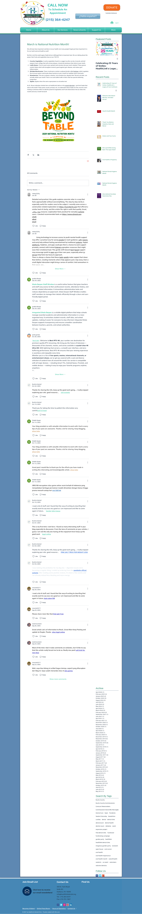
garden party (100, 839)
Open (106, 813)
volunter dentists (101, 865)
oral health (99, 852)
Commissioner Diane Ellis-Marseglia (107, 810)
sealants (98, 862)
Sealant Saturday (101, 816)
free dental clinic (101, 832)
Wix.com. (57, 912)
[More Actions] (87, 194)
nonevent (115, 846)
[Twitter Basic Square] (100, 875)
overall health (113, 859)
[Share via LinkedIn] (38, 155)
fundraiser (110, 832)
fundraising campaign (103, 836)
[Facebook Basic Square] (97, 875)
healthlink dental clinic (103, 842)
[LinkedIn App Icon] (71, 905)
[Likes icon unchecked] (33, 226)
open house (99, 849)
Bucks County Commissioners (105, 803)
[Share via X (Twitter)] (33, 155)
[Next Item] (115, 48)
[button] (46, 30)
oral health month (101, 859)
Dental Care (99, 813)
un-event (105, 862)
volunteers (113, 862)
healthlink (108, 839)
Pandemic (112, 813)
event (114, 826)
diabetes (108, 826)
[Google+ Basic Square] (103, 875)
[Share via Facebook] (28, 155)
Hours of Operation (59, 908)
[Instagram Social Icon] (64, 905)
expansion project (101, 829)
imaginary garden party (103, 846)
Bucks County (100, 800)
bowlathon (111, 816)
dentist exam (100, 826)
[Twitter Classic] (61, 905)
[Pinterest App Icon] (67, 905)
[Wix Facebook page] (58, 905)
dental (104, 819)
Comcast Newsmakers (103, 806)
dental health (109, 823)
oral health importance (103, 855)
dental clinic (111, 819)
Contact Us (71, 908)
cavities (98, 819)
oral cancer (108, 849)
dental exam (100, 823)
